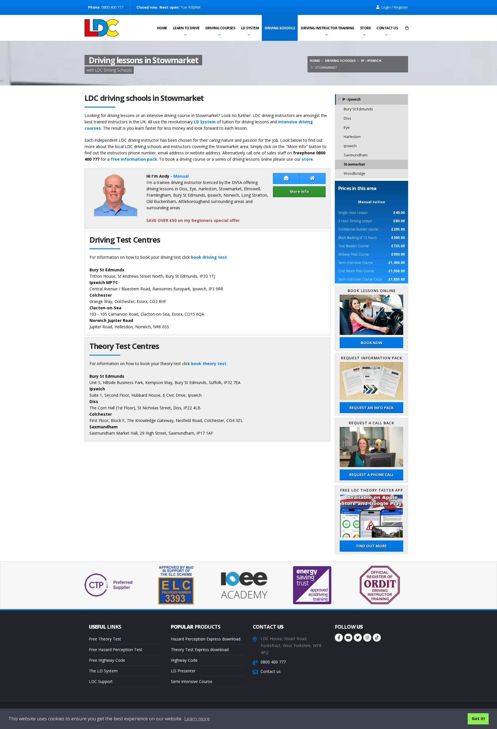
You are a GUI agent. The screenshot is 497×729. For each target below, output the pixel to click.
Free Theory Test (105, 639)
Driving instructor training (327, 28)
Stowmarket (354, 164)
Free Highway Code (107, 660)
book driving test (209, 257)
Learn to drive (186, 28)
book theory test (208, 363)
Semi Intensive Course (191, 681)
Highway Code (184, 660)
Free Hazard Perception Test (115, 649)
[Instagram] (367, 638)
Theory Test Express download (200, 649)
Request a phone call (371, 474)
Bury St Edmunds (358, 109)
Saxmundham (356, 155)
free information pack (134, 159)
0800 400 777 (273, 662)
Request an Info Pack (371, 407)
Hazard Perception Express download (205, 639)
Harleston (352, 136)
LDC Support (101, 681)
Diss (347, 118)
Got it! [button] (478, 718)
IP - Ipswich (371, 60)
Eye (347, 127)
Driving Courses (220, 28)
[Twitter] (358, 638)
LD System (250, 28)
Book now (371, 342)
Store (365, 28)
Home (162, 28)
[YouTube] (348, 638)
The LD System (103, 671)
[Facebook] (339, 638)
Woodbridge (354, 173)
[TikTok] (377, 638)
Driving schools (280, 28)
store (307, 159)
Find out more (371, 545)
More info (299, 191)
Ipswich (350, 145)
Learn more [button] (197, 718)
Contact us (387, 28)
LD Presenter (183, 671)
